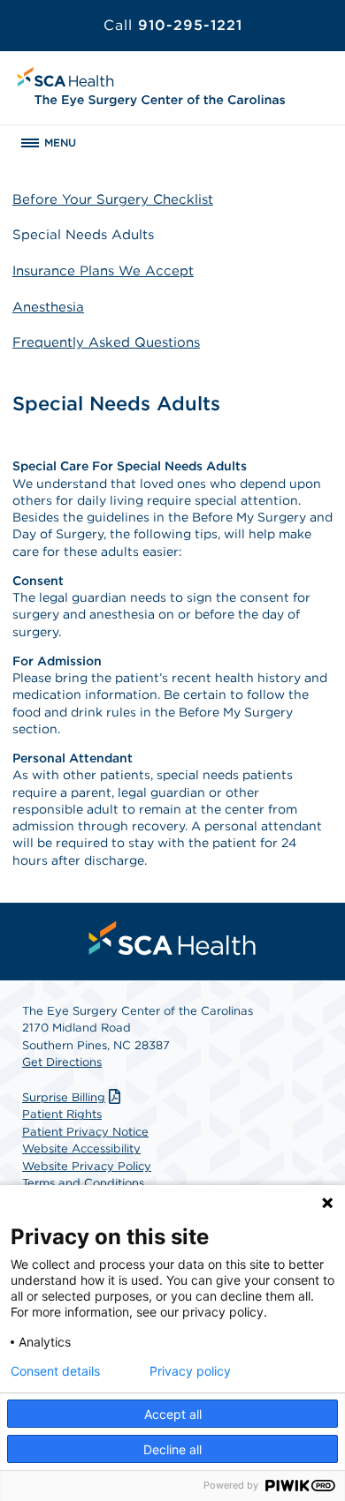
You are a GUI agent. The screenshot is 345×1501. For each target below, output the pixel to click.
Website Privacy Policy (86, 1166)
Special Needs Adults (83, 235)
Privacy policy (190, 1371)
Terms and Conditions (83, 1183)
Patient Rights (62, 1114)
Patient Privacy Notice (85, 1131)
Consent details (55, 1371)
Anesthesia (48, 307)
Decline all (172, 1449)
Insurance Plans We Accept (103, 271)
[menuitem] (172, 938)
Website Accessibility (81, 1148)
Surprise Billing (63, 1097)
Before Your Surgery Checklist (112, 199)
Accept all (173, 1414)
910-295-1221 (173, 25)
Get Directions (62, 1062)
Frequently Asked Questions (106, 342)
